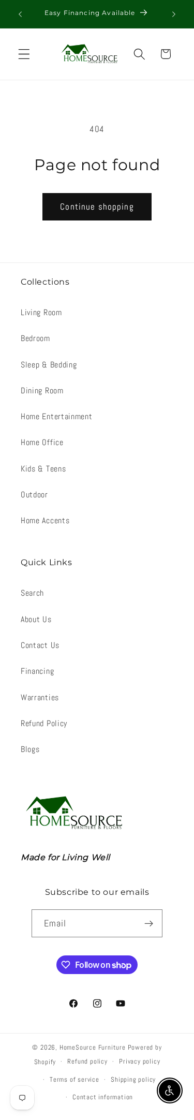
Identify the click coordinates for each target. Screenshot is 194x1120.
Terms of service (74, 1079)
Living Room (41, 312)
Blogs (30, 749)
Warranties (40, 697)
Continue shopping (97, 206)
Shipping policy (133, 1079)
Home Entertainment (56, 416)
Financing (37, 671)
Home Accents (45, 520)
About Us (36, 619)
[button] (24, 54)
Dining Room (42, 390)
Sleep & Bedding (49, 364)
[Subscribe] (149, 923)
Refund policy (87, 1061)
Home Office (42, 442)
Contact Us (40, 645)
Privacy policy (139, 1061)
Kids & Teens (43, 468)
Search (32, 592)
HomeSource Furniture (92, 1047)
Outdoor (34, 494)
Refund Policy (44, 723)
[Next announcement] (173, 14)
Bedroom (35, 338)
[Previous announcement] (20, 14)
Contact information (102, 1097)
